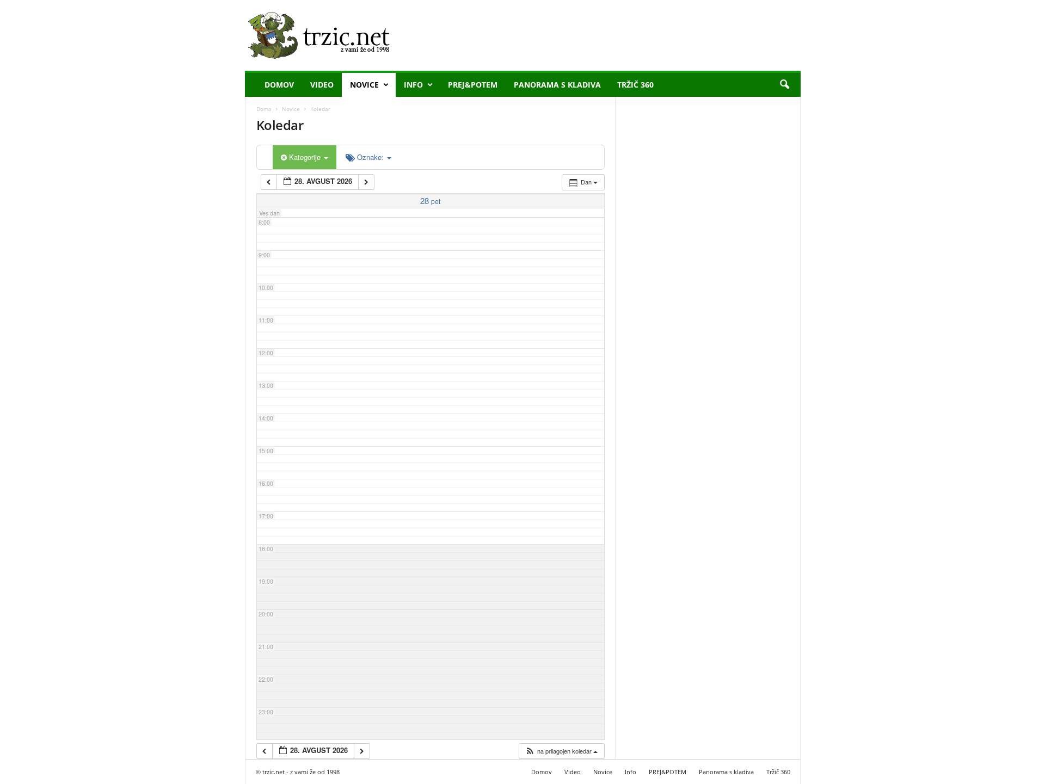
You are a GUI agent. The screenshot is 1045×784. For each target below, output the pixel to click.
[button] (784, 85)
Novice (364, 84)
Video (322, 84)
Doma (264, 109)
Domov (279, 84)
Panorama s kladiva (557, 84)
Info (413, 84)
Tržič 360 (635, 84)
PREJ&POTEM (472, 84)
